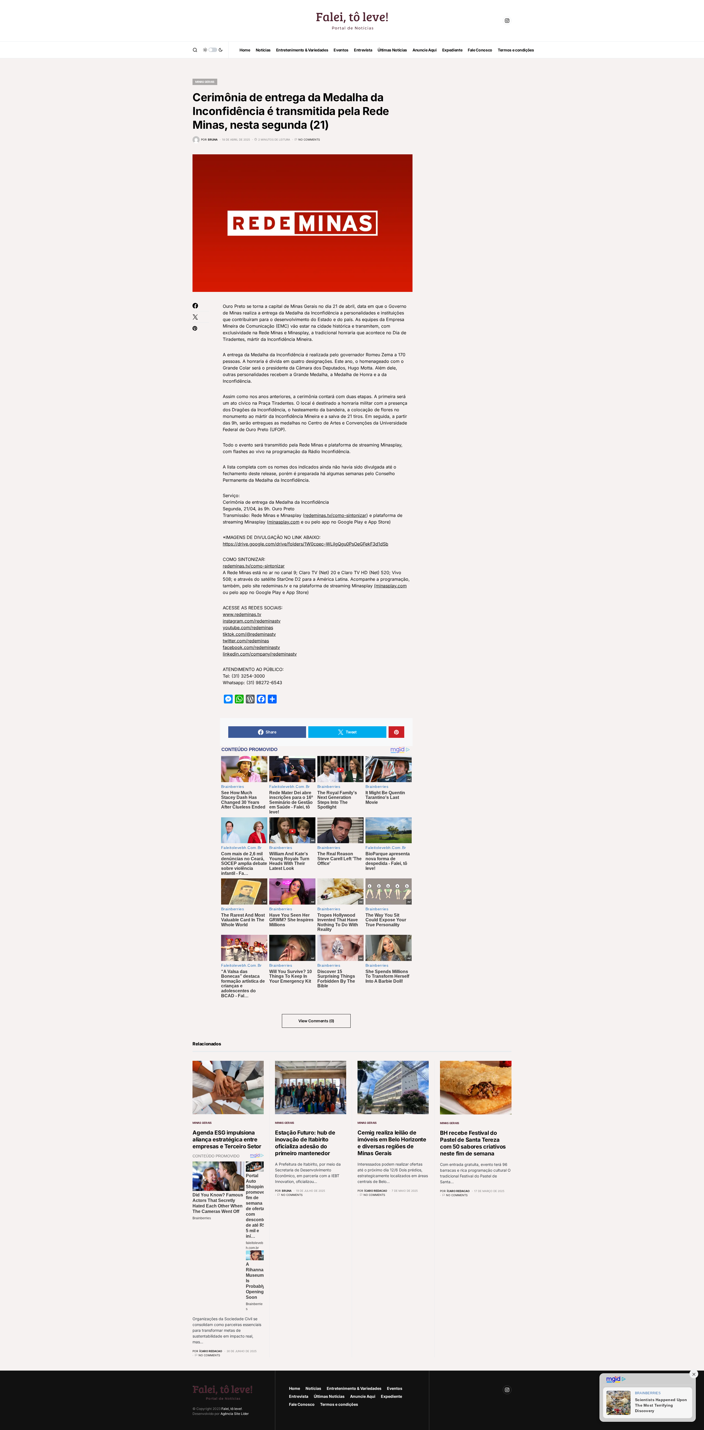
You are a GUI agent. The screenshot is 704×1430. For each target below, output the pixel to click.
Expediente (391, 1396)
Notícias (313, 1388)
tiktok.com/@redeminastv (249, 634)
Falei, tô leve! (231, 1409)
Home (294, 1388)
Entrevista (298, 1396)
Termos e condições (339, 1404)
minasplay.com (283, 522)
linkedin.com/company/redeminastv (260, 654)
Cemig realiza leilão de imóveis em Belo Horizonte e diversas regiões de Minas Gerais (392, 1143)
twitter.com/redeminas (246, 640)
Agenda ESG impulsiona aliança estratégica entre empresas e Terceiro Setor (227, 1139)
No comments (309, 139)
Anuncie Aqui (362, 1396)
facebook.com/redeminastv (251, 647)
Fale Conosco (302, 1404)
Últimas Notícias (329, 1396)
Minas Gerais (205, 81)
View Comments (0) (316, 1020)
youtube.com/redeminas (248, 627)
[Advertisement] (470, 154)
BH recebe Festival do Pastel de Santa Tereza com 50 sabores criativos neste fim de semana (473, 1143)
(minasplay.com (390, 585)
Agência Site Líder (235, 1414)
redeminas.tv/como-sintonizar (335, 515)
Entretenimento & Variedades (354, 1388)
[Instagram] (507, 20)
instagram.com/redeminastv (251, 621)
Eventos (394, 1388)
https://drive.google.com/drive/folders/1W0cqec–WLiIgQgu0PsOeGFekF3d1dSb (305, 544)
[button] (195, 49)
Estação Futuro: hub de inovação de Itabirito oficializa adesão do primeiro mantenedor (305, 1143)
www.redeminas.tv (242, 614)
